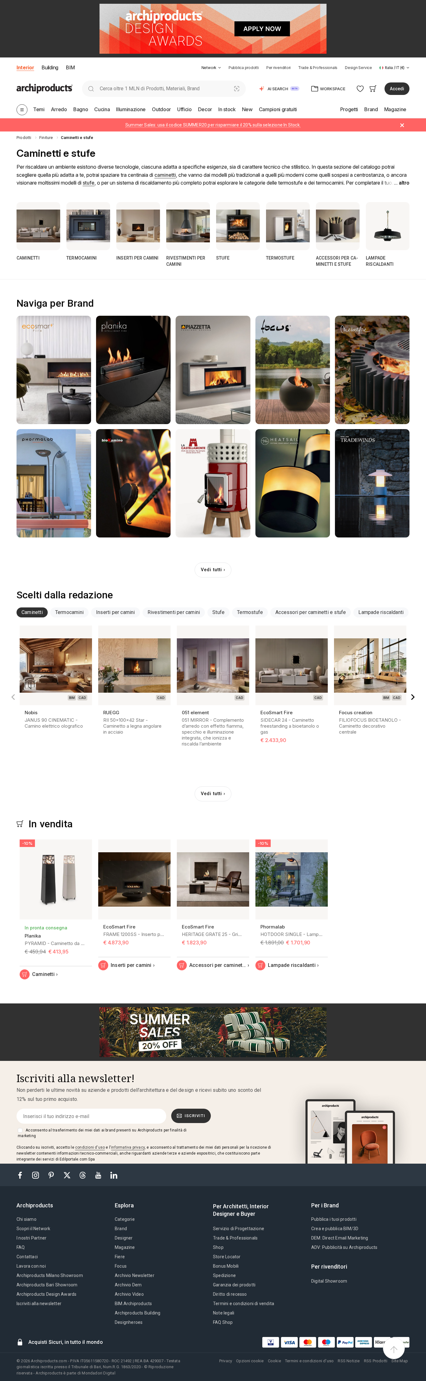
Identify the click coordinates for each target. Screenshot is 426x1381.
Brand (121, 1228)
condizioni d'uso (90, 1147)
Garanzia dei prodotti (234, 1284)
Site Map (399, 1361)
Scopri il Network (33, 1228)
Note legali (223, 1312)
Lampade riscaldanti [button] (381, 612)
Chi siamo (26, 1219)
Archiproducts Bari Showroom (47, 1284)
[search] (91, 88)
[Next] (413, 697)
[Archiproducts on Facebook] (22, 1175)
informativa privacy (128, 1147)
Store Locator (227, 1256)
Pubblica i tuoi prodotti (333, 1219)
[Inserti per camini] (138, 226)
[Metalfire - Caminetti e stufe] (372, 370)
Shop (218, 1247)
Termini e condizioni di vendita (243, 1303)
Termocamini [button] (69, 612)
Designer (124, 1237)
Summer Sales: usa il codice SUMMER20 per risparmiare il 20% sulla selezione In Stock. (213, 124)
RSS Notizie (349, 1361)
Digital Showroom (329, 1281)
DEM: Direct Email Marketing (339, 1237)
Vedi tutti (211, 569)
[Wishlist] (360, 88)
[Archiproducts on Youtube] (99, 1175)
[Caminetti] (38, 226)
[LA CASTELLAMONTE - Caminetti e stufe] (213, 483)
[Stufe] (238, 226)
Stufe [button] (218, 612)
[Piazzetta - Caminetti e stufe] (213, 370)
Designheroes (129, 1322)
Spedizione (224, 1275)
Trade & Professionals (317, 67)
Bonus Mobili (226, 1266)
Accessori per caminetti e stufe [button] (310, 612)
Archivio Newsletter (134, 1275)
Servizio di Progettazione (238, 1228)
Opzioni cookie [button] (250, 1361)
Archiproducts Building (137, 1312)
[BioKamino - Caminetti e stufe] (133, 483)
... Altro (401, 183)
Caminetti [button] (32, 612)
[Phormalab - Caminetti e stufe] (54, 483)
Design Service (358, 67)
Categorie (125, 1219)
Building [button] (49, 67)
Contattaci (27, 1256)
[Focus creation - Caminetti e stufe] (292, 370)
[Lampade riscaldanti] (387, 226)
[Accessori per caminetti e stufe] (338, 226)
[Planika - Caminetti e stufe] (133, 370)
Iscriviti (195, 1115)
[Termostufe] (288, 226)
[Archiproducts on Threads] (83, 1175)
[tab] (219, 67)
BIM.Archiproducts (133, 1303)
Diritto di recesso (230, 1294)
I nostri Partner (31, 1237)
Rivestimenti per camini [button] (174, 612)
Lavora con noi (31, 1266)
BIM (70, 67)
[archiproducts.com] (45, 88)
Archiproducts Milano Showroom (50, 1275)
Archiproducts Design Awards (46, 1294)
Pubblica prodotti (244, 67)
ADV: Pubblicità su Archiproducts (344, 1247)
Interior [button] (25, 67)
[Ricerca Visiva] (236, 88)
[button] (211, 68)
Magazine (125, 1247)
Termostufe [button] (250, 612)
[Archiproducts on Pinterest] (52, 1175)
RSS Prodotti (375, 1361)
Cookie (274, 1361)
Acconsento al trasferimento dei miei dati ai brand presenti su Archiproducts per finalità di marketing (102, 1133)
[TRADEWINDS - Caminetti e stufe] (372, 483)
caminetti (165, 175)
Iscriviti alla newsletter (39, 1303)
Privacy (225, 1361)
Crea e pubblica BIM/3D (334, 1228)
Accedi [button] (397, 88)
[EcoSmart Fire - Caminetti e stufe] (54, 370)
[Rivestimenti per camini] (188, 226)
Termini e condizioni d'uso (309, 1361)
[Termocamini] (88, 226)
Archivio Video (129, 1294)
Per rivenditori (278, 67)
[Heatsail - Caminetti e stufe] (292, 483)
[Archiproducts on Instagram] (36, 1175)
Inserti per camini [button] (115, 612)
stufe (88, 183)
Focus (121, 1266)
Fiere (120, 1256)
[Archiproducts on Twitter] (67, 1175)
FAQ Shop (223, 1322)
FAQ (21, 1247)
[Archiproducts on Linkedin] (114, 1175)
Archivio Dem (128, 1284)
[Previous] (13, 697)
